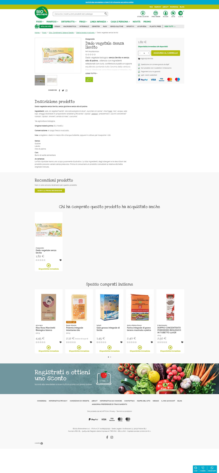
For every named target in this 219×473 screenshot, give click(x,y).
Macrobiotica (69, 26)
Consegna (41, 401)
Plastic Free (155, 26)
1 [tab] (108, 357)
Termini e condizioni (124, 411)
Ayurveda (141, 26)
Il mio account (168, 401)
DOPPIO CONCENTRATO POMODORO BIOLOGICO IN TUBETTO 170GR (169, 330)
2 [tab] (111, 357)
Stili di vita (46, 26)
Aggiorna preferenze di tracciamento (109, 404)
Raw (105, 26)
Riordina (174, 7)
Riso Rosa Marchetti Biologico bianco (45, 329)
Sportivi (130, 26)
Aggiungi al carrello (165, 53)
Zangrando (90, 39)
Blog (182, 7)
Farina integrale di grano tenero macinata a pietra (139, 329)
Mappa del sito (143, 401)
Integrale (84, 26)
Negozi (156, 401)
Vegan (57, 26)
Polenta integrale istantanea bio (74, 329)
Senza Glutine (116, 26)
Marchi (157, 7)
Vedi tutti (168, 26)
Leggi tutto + (91, 73)
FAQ (151, 7)
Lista (173, 16)
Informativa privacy (58, 401)
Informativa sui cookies (111, 401)
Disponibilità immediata (49, 269)
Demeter (96, 26)
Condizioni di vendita (79, 401)
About (165, 7)
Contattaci (129, 401)
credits (37, 443)
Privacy (112, 411)
